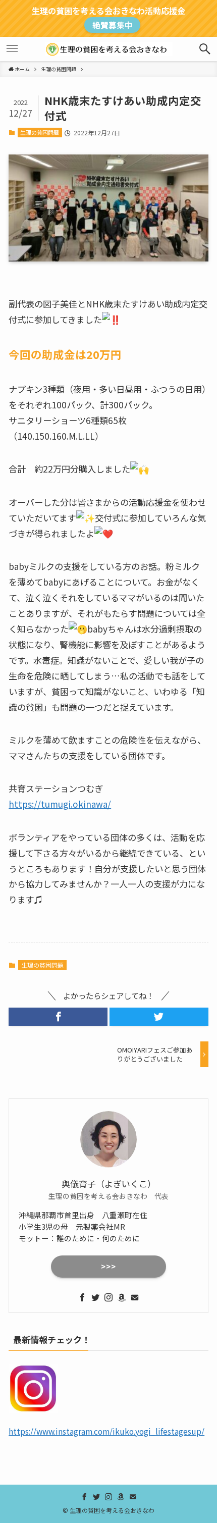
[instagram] (108, 1297)
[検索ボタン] (205, 49)
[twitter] (95, 1297)
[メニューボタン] (12, 49)
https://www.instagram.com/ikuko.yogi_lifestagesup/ (106, 1431)
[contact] (135, 1297)
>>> (108, 1266)
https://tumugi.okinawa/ (60, 804)
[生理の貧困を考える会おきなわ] (109, 49)
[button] (58, 1016)
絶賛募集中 (112, 24)
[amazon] (122, 1297)
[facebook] (82, 1297)
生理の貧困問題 (39, 132)
